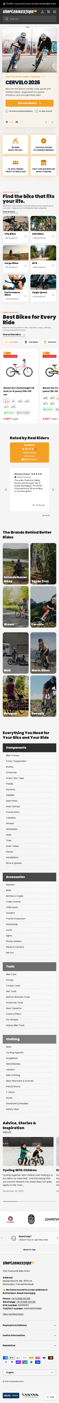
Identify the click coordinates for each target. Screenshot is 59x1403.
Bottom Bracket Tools (18, 997)
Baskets (10, 884)
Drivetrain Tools (14, 1002)
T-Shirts (10, 1092)
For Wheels (12, 1019)
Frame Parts (12, 812)
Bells (8, 890)
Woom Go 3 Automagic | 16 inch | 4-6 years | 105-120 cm (18, 391)
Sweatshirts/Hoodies (17, 1103)
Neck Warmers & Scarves (20, 1080)
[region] (29, 489)
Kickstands (12, 924)
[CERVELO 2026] (29, 50)
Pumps (9, 980)
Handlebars (12, 857)
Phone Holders (14, 941)
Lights (9, 935)
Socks (9, 1097)
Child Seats (12, 907)
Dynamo (10, 789)
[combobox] (29, 19)
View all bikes (10, 212)
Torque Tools (13, 985)
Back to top (29, 1249)
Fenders (10, 913)
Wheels (10, 823)
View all (7, 1132)
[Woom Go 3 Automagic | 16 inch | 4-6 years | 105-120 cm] (19, 368)
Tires (8, 840)
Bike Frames (12, 755)
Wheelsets (11, 829)
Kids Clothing (13, 1075)
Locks (9, 930)
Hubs (8, 834)
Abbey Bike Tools (15, 1025)
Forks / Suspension (16, 761)
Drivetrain (11, 772)
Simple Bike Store (16, 1381)
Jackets (10, 1069)
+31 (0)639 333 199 (20, 1298)
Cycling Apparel (14, 1052)
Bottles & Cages (14, 896)
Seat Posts (11, 800)
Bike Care (11, 974)
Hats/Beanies (13, 1063)
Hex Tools (11, 991)
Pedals (9, 783)
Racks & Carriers (15, 947)
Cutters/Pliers (13, 1014)
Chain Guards (13, 901)
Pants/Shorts (13, 1086)
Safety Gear (12, 1109)
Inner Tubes (12, 846)
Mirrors (10, 952)
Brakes (9, 766)
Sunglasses (12, 1058)
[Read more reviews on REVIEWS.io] (29, 459)
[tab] (12, 342)
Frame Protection (15, 918)
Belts (8, 1046)
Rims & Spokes (14, 863)
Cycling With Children (20, 1170)
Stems (9, 851)
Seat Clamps (13, 806)
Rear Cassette (14, 1008)
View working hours (13, 1314)
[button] (49, 12)
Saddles (10, 795)
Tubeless (11, 817)
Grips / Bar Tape (15, 778)
